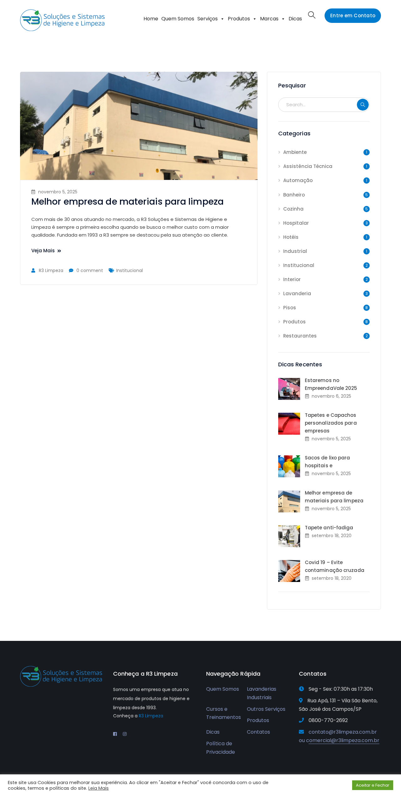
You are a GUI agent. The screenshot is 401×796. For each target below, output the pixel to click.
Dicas (295, 18)
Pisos (289, 307)
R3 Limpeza (51, 270)
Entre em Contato (352, 15)
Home (150, 18)
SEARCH (363, 105)
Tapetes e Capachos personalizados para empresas (331, 423)
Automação (298, 180)
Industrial (295, 251)
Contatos (258, 732)
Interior (292, 279)
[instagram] (125, 734)
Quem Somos (177, 18)
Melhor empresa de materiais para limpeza (127, 202)
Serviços (207, 18)
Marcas (269, 18)
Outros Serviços (266, 709)
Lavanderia (297, 293)
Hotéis (291, 237)
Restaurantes (300, 336)
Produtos (239, 18)
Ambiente (295, 152)
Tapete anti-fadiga (329, 527)
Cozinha (293, 209)
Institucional (129, 270)
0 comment (89, 270)
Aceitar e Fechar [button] (372, 785)
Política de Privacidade (220, 748)
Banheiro (294, 194)
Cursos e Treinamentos (223, 713)
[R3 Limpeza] (62, 20)
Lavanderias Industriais (261, 693)
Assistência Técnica (307, 166)
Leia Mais (98, 788)
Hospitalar (296, 223)
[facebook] (115, 734)
